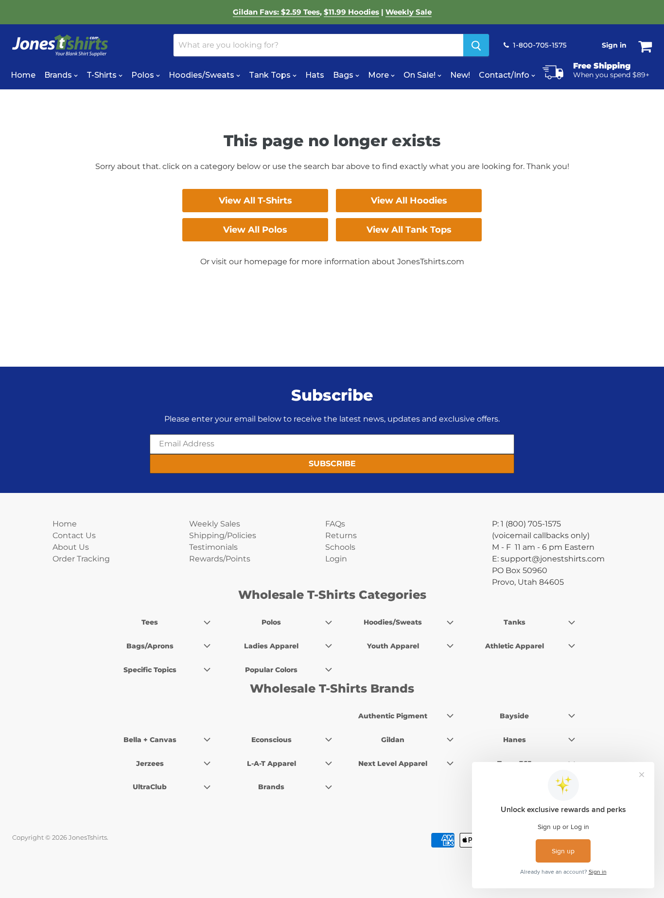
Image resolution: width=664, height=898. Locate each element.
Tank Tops (271, 75)
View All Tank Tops (409, 229)
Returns (341, 535)
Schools (340, 547)
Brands (59, 75)
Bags (344, 75)
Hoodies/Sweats (202, 75)
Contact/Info (505, 75)
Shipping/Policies (222, 535)
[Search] (476, 45)
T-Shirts (103, 75)
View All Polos (255, 229)
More (379, 75)
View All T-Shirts (255, 200)
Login (336, 558)
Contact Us (74, 535)
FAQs (335, 523)
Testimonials (213, 547)
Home (23, 75)
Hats (314, 75)
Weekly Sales (214, 523)
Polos (143, 75)
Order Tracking (81, 558)
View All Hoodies (409, 200)
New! (460, 75)
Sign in (614, 45)
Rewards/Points (219, 558)
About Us (70, 547)
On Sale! (420, 75)
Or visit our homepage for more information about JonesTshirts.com (332, 261)
